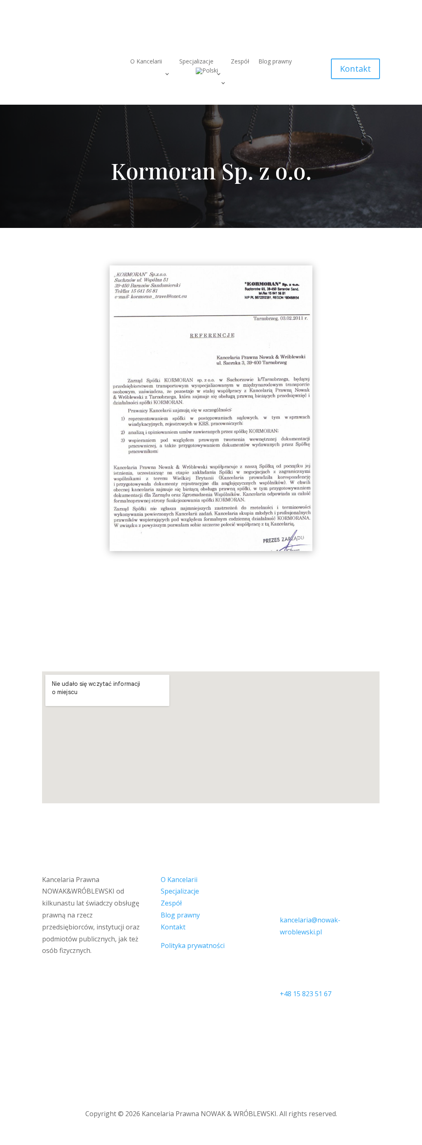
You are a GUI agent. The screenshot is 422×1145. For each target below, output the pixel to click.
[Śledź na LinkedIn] (373, 31)
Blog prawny (275, 62)
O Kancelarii (146, 62)
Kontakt (355, 68)
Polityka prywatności (193, 945)
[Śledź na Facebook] (356, 31)
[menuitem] (211, 72)
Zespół (240, 62)
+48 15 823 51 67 (305, 993)
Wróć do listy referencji (211, 597)
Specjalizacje (180, 891)
